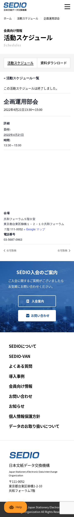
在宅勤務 (11, 250)
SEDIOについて (22, 346)
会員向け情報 (20, 386)
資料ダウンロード (53, 62)
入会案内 (38, 301)
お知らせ (16, 406)
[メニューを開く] (67, 6)
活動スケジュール (27, 18)
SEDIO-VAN (19, 356)
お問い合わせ (40, 315)
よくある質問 (20, 366)
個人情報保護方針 (24, 416)
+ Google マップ (34, 229)
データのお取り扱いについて (34, 426)
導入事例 (16, 376)
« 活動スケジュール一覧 (21, 78)
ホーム (8, 18)
